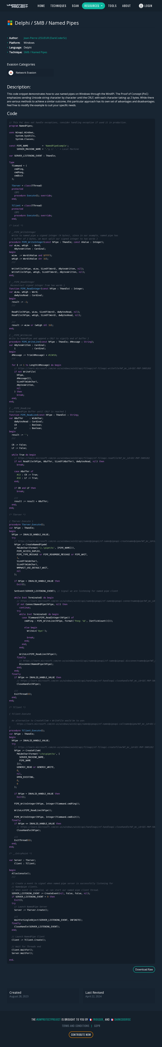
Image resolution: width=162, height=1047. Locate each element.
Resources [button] (92, 6)
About (126, 6)
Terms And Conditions (75, 1026)
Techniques (58, 6)
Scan (75, 6)
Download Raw (144, 969)
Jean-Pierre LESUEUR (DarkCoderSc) (45, 38)
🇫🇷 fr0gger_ (96, 1019)
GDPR (97, 1026)
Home (41, 6)
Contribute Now (81, 1035)
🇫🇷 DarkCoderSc (120, 1019)
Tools (112, 6)
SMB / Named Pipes (35, 52)
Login (148, 6)
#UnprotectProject (48, 1019)
